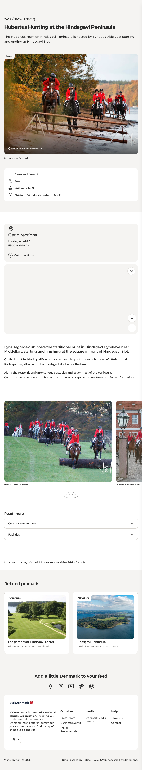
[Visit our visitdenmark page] (71, 686)
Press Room (67, 718)
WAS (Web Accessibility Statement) (116, 760)
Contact (116, 722)
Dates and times (25, 174)
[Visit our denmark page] (51, 686)
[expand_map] (131, 271)
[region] (71, 299)
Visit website (23, 188)
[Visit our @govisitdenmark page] (81, 686)
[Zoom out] (132, 328)
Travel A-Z (117, 718)
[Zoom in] (132, 318)
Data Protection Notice (76, 760)
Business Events (70, 722)
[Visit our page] (61, 686)
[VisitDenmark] (21, 702)
